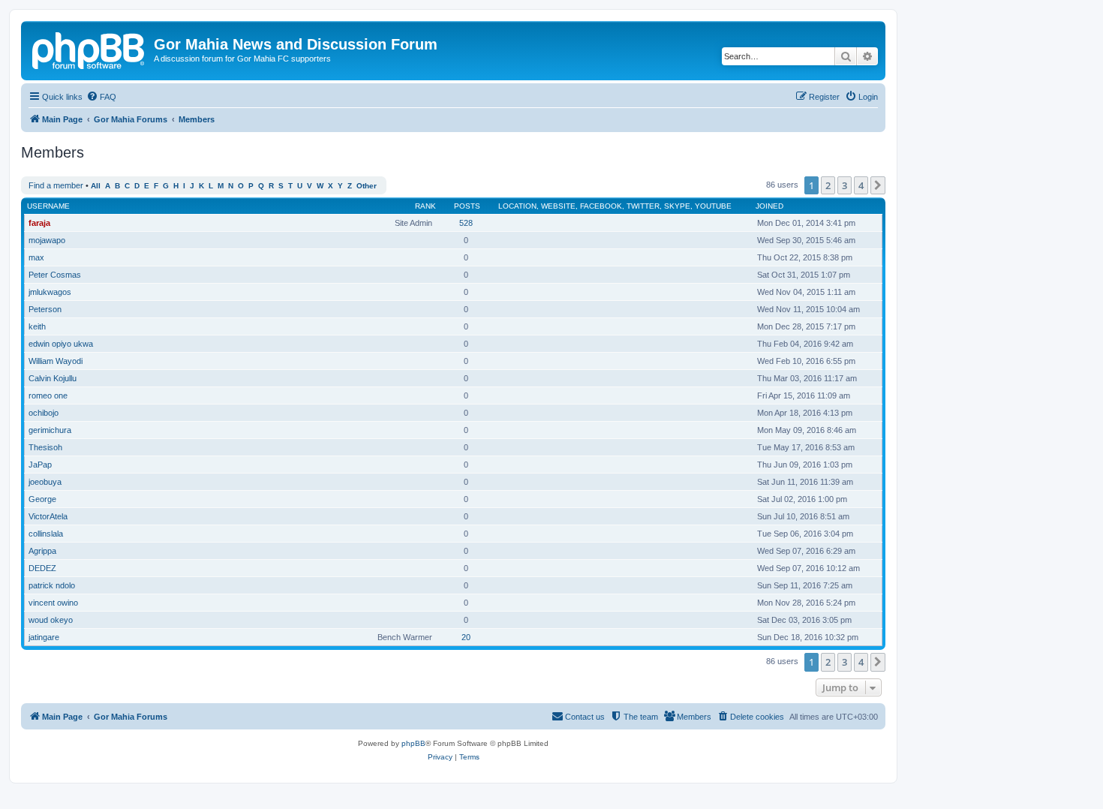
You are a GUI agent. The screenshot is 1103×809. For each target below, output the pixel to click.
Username (48, 206)
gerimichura (50, 430)
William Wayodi (56, 360)
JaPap (40, 464)
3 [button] (844, 185)
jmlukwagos (50, 291)
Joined (769, 206)
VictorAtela (48, 516)
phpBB (413, 743)
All (96, 186)
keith (37, 326)
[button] (877, 185)
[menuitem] (101, 97)
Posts (467, 206)
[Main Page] (89, 49)
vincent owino (53, 602)
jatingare (44, 637)
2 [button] (828, 185)
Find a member (56, 185)
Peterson (45, 309)
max (36, 257)
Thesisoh (45, 447)
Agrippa (42, 550)
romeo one (48, 395)
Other (366, 186)
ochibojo (44, 412)
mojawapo (47, 240)
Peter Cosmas (55, 274)
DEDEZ (42, 568)
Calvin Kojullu (53, 378)
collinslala (46, 533)
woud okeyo (51, 619)
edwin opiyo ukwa (61, 343)
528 (466, 222)
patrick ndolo (52, 585)
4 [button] (861, 185)
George (42, 499)
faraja (39, 222)
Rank (425, 206)
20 (465, 637)
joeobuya (45, 481)
